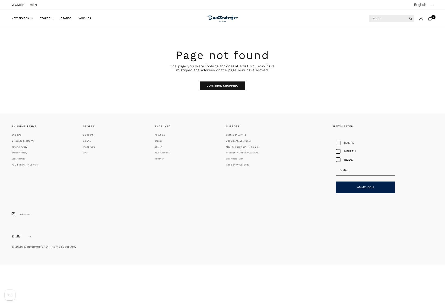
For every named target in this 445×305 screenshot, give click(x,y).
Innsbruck (89, 147)
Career (158, 147)
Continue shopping (222, 85)
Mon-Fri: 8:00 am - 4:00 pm (242, 147)
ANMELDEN (365, 187)
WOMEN (18, 4)
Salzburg (88, 135)
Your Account (162, 153)
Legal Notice (18, 159)
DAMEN (349, 143)
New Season (20, 18)
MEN (33, 4)
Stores (45, 18)
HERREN (350, 151)
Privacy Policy (19, 153)
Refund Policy (19, 147)
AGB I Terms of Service (25, 165)
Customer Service (236, 135)
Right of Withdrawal (237, 165)
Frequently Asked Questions (242, 153)
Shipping (17, 135)
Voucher (85, 18)
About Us (160, 135)
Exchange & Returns (23, 141)
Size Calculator (234, 159)
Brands (66, 18)
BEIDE (348, 159)
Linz (85, 153)
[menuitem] (24, 18)
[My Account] (421, 18)
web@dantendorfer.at (238, 141)
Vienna (87, 141)
